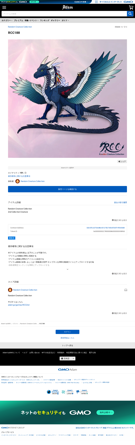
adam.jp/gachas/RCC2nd (18, 305)
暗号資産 (100, 435)
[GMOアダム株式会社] (67, 369)
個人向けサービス (111, 435)
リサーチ (75, 435)
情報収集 (83, 435)
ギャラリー (55, 20)
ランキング (44, 20)
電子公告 (92, 353)
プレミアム (18, 20)
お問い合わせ (34, 353)
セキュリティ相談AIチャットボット (84, 379)
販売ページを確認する (67, 189)
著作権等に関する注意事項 (19, 176)
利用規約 (60, 353)
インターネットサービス (8, 435)
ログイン (67, 332)
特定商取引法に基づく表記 (76, 353)
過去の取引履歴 (120, 202)
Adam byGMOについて (11, 353)
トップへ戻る (67, 345)
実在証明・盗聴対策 (7, 382)
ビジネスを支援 (40, 435)
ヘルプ (24, 353)
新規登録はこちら (67, 338)
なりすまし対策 (87, 382)
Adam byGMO (6, 324)
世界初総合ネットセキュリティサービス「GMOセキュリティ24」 (20, 380)
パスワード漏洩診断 (49, 380)
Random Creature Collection (20, 27)
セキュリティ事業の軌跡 (102, 382)
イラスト (15, 324)
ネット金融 (92, 435)
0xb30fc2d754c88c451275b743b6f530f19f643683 (106, 228)
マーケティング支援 (64, 435)
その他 (121, 435)
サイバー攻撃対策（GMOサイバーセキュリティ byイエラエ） (34, 382)
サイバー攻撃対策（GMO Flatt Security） (67, 382)
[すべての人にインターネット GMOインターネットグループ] (116, 2)
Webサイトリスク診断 (64, 380)
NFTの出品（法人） (48, 353)
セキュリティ (52, 435)
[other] (125, 289)
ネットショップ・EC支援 (25, 435)
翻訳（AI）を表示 (120, 220)
